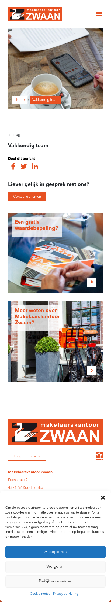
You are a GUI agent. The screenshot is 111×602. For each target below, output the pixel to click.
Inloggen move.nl (27, 456)
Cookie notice (40, 594)
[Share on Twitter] (24, 167)
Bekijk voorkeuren (55, 581)
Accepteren (55, 552)
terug (14, 135)
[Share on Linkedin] (35, 167)
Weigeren (55, 567)
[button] (103, 497)
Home (20, 100)
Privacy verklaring (65, 594)
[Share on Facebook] (13, 167)
